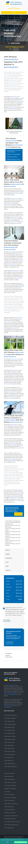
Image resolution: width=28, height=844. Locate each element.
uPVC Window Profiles (10, 751)
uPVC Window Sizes (9, 827)
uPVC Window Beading (10, 718)
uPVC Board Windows (10, 779)
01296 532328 (14, 9)
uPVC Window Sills (9, 760)
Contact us (8, 570)
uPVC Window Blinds (9, 721)
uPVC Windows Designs (10, 724)
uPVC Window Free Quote (11, 766)
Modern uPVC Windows (10, 812)
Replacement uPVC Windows (11, 815)
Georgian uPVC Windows (10, 788)
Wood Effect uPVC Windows (11, 803)
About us (8, 550)
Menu (14, 12)
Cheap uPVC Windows (10, 773)
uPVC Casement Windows (11, 782)
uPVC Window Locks (9, 742)
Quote (7, 566)
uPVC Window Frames (10, 730)
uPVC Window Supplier (10, 818)
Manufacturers (9, 558)
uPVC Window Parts (9, 745)
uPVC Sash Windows (9, 794)
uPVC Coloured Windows (10, 785)
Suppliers (8, 554)
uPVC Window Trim (9, 806)
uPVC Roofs (7, 791)
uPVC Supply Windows (10, 763)
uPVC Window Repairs (10, 754)
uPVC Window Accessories (11, 715)
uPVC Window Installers (10, 736)
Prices (7, 562)
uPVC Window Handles (10, 739)
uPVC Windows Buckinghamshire (13, 521)
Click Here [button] (22, 839)
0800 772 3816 (8, 508)
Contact (16, 49)
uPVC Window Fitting (10, 727)
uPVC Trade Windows (10, 800)
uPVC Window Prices (9, 748)
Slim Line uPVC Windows (10, 797)
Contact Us (18, 514)
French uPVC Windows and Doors (12, 821)
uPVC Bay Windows (9, 776)
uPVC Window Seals (9, 757)
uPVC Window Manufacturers (11, 824)
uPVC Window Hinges (10, 733)
